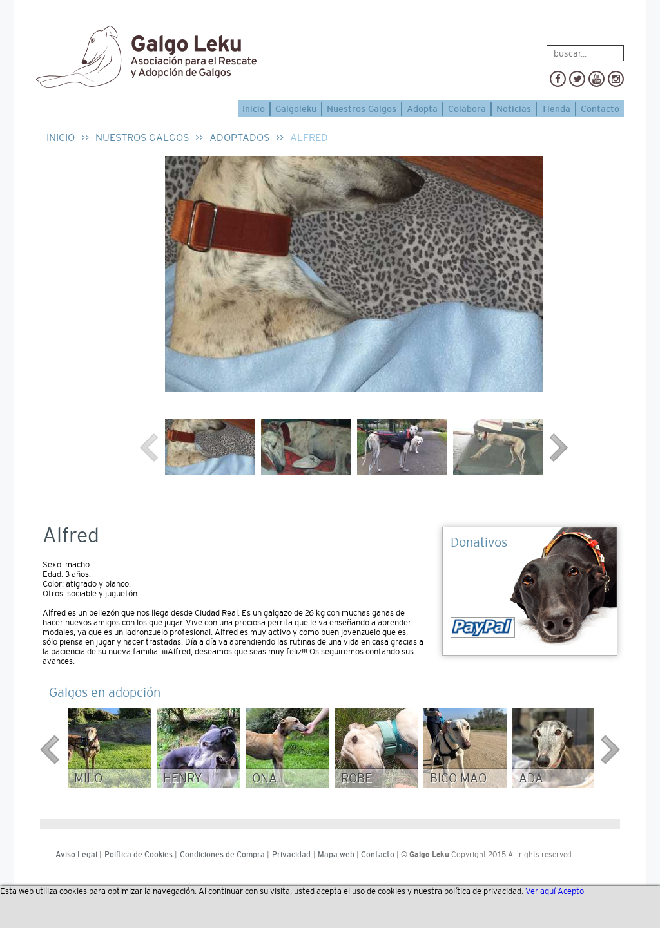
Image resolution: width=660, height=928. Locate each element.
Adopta (422, 109)
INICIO (60, 137)
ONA (264, 778)
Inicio (253, 109)
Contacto (600, 109)
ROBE (356, 778)
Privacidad (291, 854)
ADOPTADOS (239, 137)
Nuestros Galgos (361, 109)
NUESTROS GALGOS (142, 137)
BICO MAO (458, 778)
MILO (88, 778)
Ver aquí (540, 891)
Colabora (467, 109)
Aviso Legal (76, 854)
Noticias (513, 109)
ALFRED (309, 137)
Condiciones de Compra (222, 854)
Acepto (571, 891)
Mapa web (336, 854)
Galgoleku (295, 109)
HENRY (182, 778)
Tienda (555, 109)
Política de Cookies (138, 854)
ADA (531, 778)
